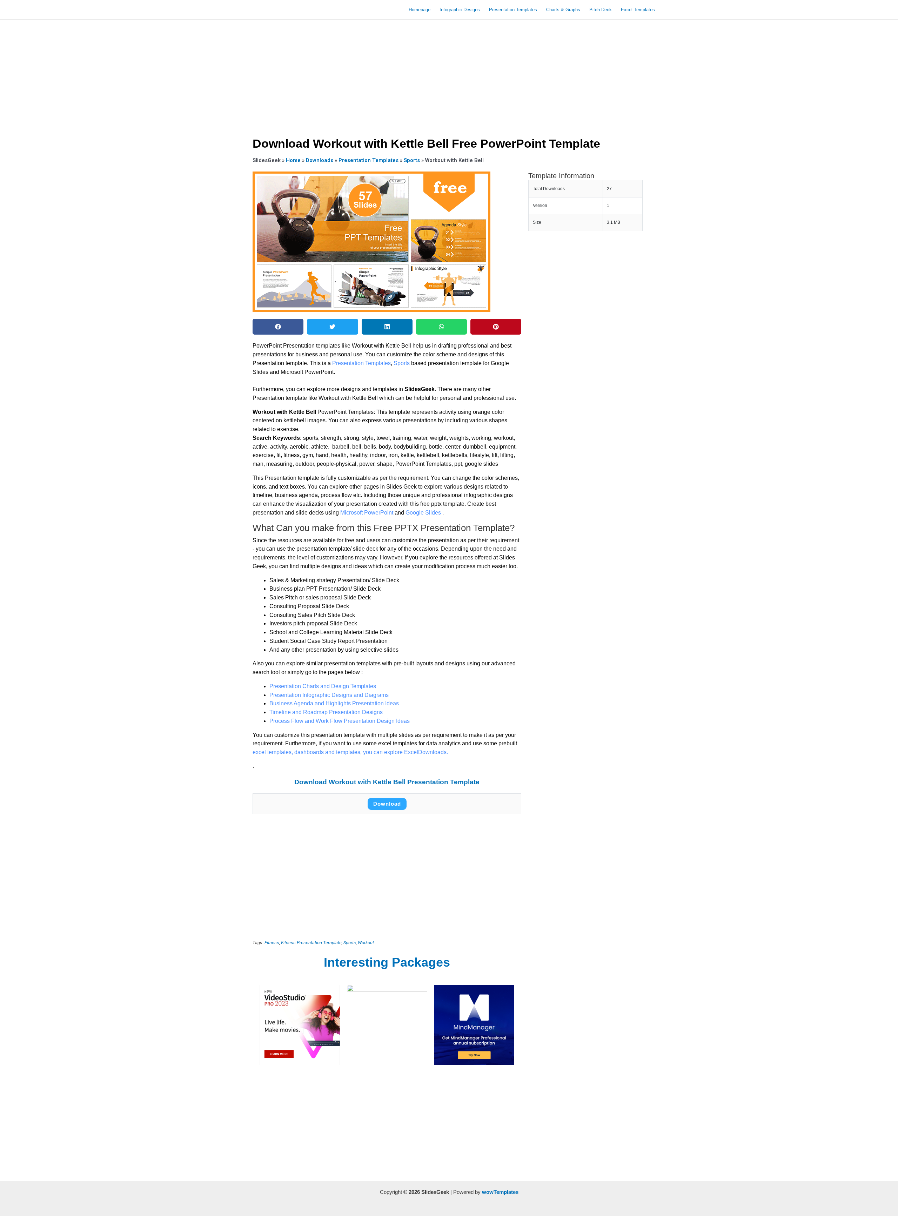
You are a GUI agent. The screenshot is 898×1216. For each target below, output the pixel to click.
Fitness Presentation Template (311, 942)
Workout (366, 942)
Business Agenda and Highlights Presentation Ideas (334, 703)
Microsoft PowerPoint (367, 513)
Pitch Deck (600, 9)
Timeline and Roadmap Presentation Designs (326, 712)
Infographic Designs (460, 9)
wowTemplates (500, 1192)
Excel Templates (638, 9)
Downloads (319, 160)
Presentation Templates (513, 9)
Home (293, 160)
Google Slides (424, 513)
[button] (278, 327)
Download (387, 804)
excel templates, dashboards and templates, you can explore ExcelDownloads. (350, 752)
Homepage (419, 9)
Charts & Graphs (563, 9)
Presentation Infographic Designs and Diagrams (329, 695)
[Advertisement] (449, 76)
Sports (412, 160)
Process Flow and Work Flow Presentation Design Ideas (339, 721)
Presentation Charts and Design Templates (322, 686)
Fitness (271, 942)
